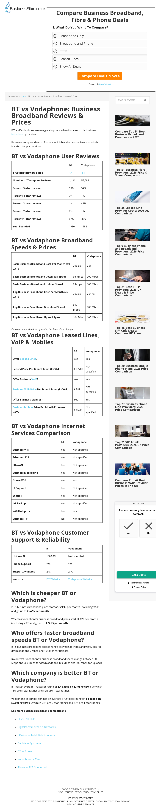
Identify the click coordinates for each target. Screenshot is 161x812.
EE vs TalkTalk (26, 719)
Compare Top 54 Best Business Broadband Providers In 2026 (130, 134)
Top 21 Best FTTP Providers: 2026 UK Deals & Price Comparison (128, 291)
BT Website (53, 579)
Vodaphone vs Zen (29, 759)
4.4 (83, 172)
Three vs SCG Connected (32, 767)
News (60, 792)
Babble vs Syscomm (29, 743)
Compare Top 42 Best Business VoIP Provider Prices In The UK (131, 483)
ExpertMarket (105, 84)
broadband (17, 134)
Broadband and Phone (76, 43)
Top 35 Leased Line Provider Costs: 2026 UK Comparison (132, 210)
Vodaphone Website (80, 579)
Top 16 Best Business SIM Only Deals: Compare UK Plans (130, 330)
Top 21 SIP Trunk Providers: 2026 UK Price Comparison (132, 445)
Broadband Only (72, 36)
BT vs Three (25, 751)
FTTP (63, 51)
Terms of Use (97, 792)
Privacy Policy (82, 792)
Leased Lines (69, 59)
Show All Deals (70, 66)
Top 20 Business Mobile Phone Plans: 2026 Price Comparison (131, 368)
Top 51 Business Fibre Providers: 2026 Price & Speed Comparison (131, 172)
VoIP (34, 379)
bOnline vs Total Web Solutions (36, 735)
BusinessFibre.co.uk (25, 8)
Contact (68, 792)
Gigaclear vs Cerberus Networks (37, 727)
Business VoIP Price (25, 389)
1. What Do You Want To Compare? (80, 27)
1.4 (70, 172)
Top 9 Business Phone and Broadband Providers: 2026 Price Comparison (130, 250)
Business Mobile (23, 407)
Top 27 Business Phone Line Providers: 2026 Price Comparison (131, 406)
